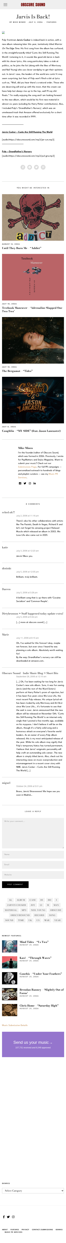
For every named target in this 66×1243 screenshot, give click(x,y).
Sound (9, 920)
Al (10, 900)
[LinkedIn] (35, 483)
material (11, 910)
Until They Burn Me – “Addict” (21, 248)
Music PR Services (13, 1232)
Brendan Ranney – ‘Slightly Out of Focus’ (42, 991)
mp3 (24, 910)
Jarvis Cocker (16, 905)
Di (41, 900)
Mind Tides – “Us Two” (34, 942)
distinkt (6, 568)
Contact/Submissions (42, 1229)
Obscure (55, 910)
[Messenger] (29, 167)
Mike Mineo (19, 22)
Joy (33, 905)
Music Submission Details (15, 1025)
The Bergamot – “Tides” (17, 371)
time (21, 920)
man (56, 905)
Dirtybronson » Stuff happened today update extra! (32, 613)
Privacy (25, 1229)
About (5, 1229)
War (47, 920)
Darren (6, 589)
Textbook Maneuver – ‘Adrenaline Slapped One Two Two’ (32, 309)
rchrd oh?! (8, 512)
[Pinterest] (43, 167)
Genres (59, 1229)
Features (52, 22)
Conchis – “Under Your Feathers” (41, 974)
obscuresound (20, 915)
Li (41, 905)
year (57, 920)
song (52, 915)
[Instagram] (30, 483)
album (21, 900)
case (33, 900)
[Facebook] (22, 167)
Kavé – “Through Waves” (35, 958)
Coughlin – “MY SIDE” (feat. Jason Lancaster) (31, 431)
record (39, 915)
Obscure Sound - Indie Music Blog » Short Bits (30, 673)
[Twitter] (36, 167)
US (38, 920)
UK (30, 920)
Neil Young (38, 910)
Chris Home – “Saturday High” (39, 1006)
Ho (49, 900)
